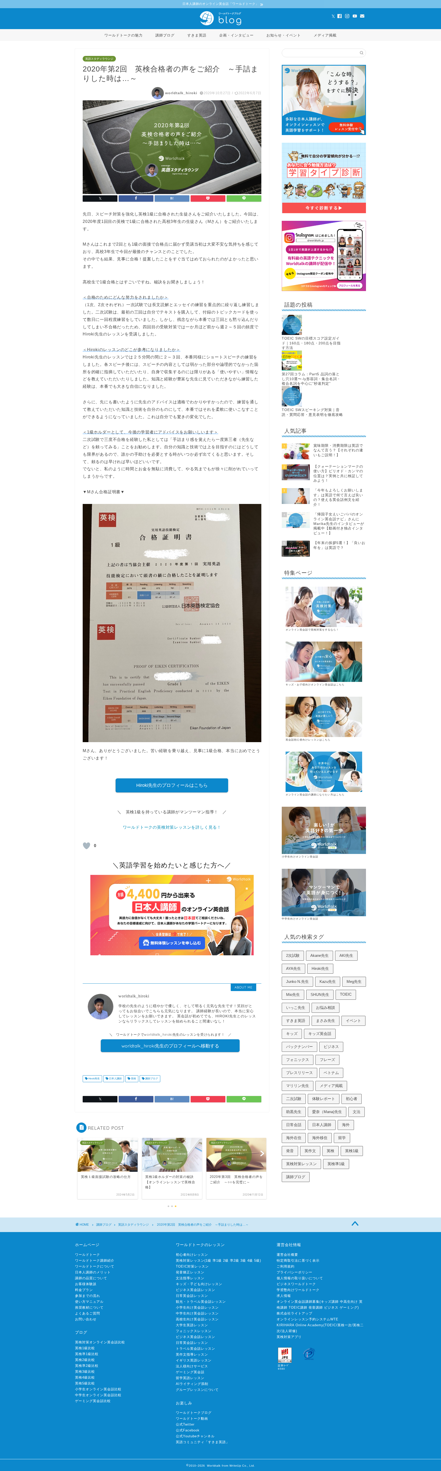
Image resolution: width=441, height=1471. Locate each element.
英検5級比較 (85, 1383)
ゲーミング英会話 (190, 1372)
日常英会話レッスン (192, 1296)
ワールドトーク (87, 1255)
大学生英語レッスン (192, 1325)
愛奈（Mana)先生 (327, 1112)
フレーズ (327, 1059)
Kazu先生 (328, 981)
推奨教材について (89, 1307)
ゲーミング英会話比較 (93, 1401)
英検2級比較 (85, 1360)
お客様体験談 (85, 1284)
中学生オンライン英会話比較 (98, 1395)
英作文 (310, 1151)
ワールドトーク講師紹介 (94, 1260)
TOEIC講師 (298, 1307)
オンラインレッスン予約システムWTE (307, 1319)
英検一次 (344, 1325)
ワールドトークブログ (194, 1413)
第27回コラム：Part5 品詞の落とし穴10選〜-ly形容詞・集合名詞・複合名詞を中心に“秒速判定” (311, 378)
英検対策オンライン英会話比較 (100, 1342)
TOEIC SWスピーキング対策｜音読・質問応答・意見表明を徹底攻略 (312, 412)
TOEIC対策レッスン (192, 1266)
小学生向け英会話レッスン (197, 1307)
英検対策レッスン (301, 1164)
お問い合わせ (85, 1319)
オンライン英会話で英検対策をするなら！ (312, 629)
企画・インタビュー (236, 35)
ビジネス (331, 1046)
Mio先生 (293, 994)
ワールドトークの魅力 (123, 35)
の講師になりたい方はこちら (326, 794)
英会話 (304, 794)
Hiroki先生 (94, 1078)
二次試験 (293, 1098)
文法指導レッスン (190, 1278)
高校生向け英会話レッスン (197, 1319)
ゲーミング (349, 1307)
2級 (226, 1260)
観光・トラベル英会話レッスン (201, 1302)
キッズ (292, 1033)
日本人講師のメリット (93, 1272)
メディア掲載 (325, 35)
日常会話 (293, 1125)
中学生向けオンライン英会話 (300, 918)
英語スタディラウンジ (99, 58)
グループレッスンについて (197, 1390)
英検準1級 (336, 1164)
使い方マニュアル (89, 1302)
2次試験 (293, 955)
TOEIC (346, 994)
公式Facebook (188, 1430)
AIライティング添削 (192, 1384)
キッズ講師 (330, 1302)
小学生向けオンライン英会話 (300, 856)
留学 (342, 1138)
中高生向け (349, 1302)
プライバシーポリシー (294, 1272)
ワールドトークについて (94, 1266)
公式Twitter (185, 1424)
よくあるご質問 (87, 1313)
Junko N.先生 (297, 981)
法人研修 (288, 1331)
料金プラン (84, 1290)
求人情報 (284, 1296)
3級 (243, 1260)
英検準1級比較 (87, 1354)
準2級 (234, 1260)
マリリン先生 (297, 1085)
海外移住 (319, 1138)
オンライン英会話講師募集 (298, 1302)
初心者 (351, 1098)
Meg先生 (354, 981)
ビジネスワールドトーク (296, 1284)
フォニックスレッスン (194, 1331)
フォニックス (297, 1059)
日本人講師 (115, 1078)
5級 (257, 1260)
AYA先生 (293, 968)
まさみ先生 (325, 1020)
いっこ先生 (295, 1007)
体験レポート (323, 1098)
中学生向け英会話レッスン (197, 1313)
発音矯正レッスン (190, 1272)
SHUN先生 (320, 994)
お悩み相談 (325, 1007)
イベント (353, 1020)
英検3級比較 (85, 1371)
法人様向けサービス (192, 1366)
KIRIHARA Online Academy (300, 1325)
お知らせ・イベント (283, 35)
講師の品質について (91, 1278)
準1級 (217, 1260)
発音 (290, 1151)
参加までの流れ (87, 1296)
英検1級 (352, 1151)
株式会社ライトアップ (294, 1313)
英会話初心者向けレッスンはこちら (308, 739)
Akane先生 (319, 955)
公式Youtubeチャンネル (195, 1436)
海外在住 (293, 1138)
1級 (208, 1260)
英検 (133, 1078)
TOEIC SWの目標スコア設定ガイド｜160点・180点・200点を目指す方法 (311, 343)
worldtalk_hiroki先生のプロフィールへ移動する (170, 1045)
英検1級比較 (85, 1348)
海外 (346, 1125)
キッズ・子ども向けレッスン (199, 1284)
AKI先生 (346, 955)
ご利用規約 (286, 1266)
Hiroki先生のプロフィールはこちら (172, 785)
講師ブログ (165, 35)
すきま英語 (196, 35)
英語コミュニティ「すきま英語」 (202, 1442)
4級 (250, 1260)
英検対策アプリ (289, 1337)
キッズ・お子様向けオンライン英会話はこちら (315, 684)
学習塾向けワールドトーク (298, 1290)
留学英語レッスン (190, 1378)
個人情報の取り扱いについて (300, 1278)
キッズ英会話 (319, 1033)
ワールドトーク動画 (192, 1418)
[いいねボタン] (86, 846)
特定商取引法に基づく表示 (298, 1260)
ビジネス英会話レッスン (195, 1290)
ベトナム (331, 1072)
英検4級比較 (85, 1377)
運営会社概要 (287, 1255)
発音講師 (316, 1307)
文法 (356, 1112)
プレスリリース (299, 1072)
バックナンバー (299, 1046)
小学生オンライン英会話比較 (98, 1389)
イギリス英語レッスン (194, 1360)
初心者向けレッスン (192, 1255)
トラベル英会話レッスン (195, 1349)
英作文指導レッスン (192, 1354)
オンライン (293, 794)
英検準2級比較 (87, 1366)
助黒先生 (293, 1112)
